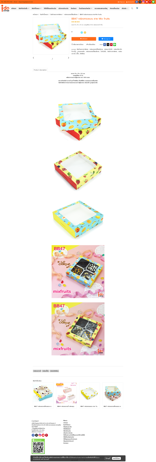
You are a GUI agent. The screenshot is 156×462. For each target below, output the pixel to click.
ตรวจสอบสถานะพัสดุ (101, 8)
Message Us (106, 39)
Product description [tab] (40, 70)
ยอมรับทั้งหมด (116, 458)
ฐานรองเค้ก (81, 51)
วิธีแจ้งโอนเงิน (67, 431)
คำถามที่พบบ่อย (114, 8)
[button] (132, 8)
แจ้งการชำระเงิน (63, 8)
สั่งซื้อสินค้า (84, 39)
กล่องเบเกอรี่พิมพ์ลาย (96, 49)
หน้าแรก (13, 8)
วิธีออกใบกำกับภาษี (68, 441)
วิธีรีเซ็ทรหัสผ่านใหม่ (68, 437)
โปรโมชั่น (103, 51)
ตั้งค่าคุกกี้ (108, 458)
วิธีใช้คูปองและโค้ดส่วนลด (70, 439)
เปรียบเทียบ (91, 44)
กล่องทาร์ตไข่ (108, 49)
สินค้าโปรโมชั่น (23, 8)
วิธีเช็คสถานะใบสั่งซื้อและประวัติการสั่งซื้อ (74, 435)
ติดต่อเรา (73, 8)
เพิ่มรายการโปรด (78, 44)
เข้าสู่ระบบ (122, 2)
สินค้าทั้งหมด (36, 8)
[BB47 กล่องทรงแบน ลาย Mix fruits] (51, 36)
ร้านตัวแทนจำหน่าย (85, 8)
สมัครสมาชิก (130, 2)
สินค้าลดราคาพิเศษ (82, 49)
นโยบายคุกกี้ (46, 459)
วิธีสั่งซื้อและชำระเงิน (50, 8)
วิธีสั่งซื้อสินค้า (67, 429)
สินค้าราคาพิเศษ (112, 51)
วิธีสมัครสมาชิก (67, 427)
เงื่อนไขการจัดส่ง (67, 433)
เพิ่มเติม (124, 8)
